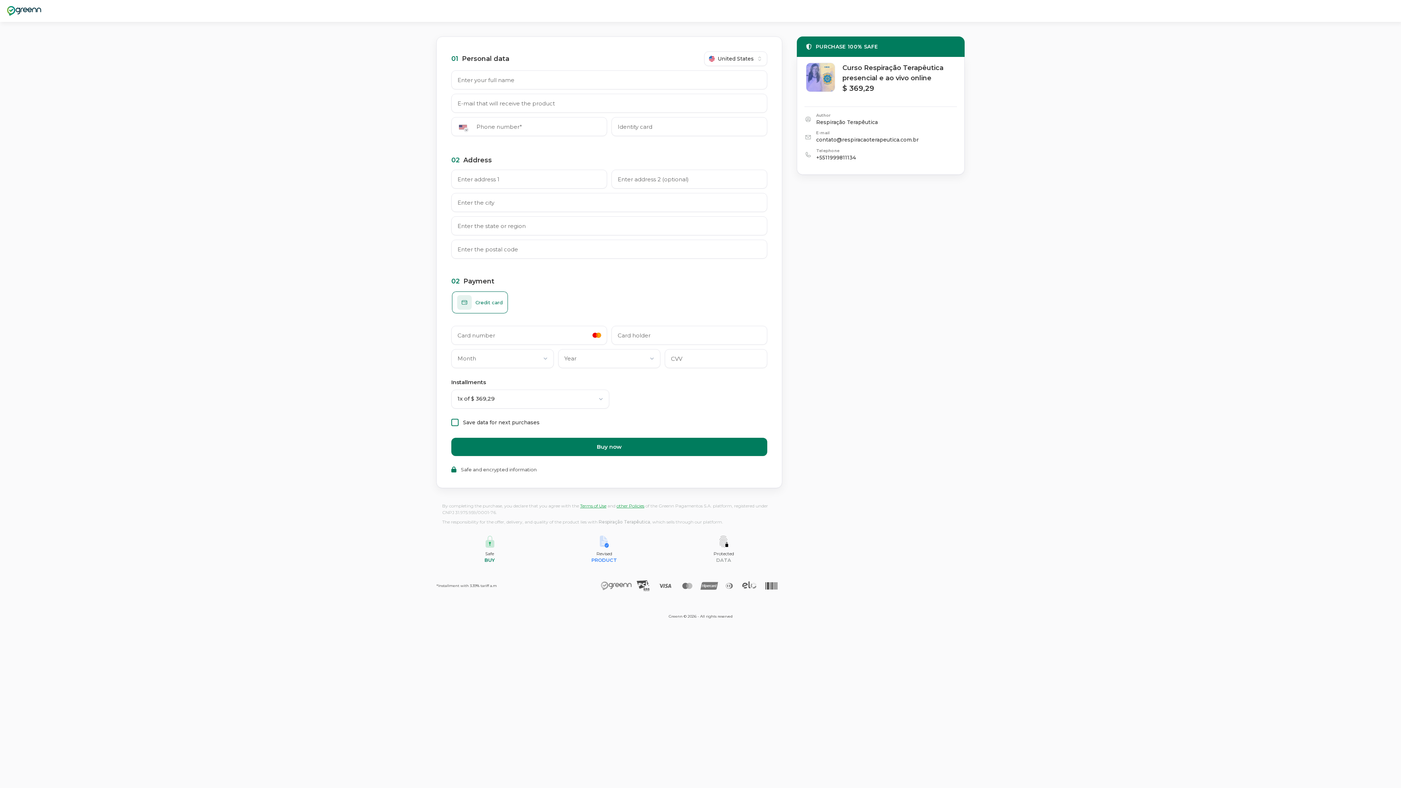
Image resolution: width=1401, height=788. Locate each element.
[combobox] (735, 58)
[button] (465, 127)
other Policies (630, 506)
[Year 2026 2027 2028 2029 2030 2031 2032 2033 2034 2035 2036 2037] (609, 360)
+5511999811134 (836, 157)
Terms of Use (593, 506)
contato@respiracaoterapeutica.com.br (867, 139)
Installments (468, 382)
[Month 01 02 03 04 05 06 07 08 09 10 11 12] (502, 360)
